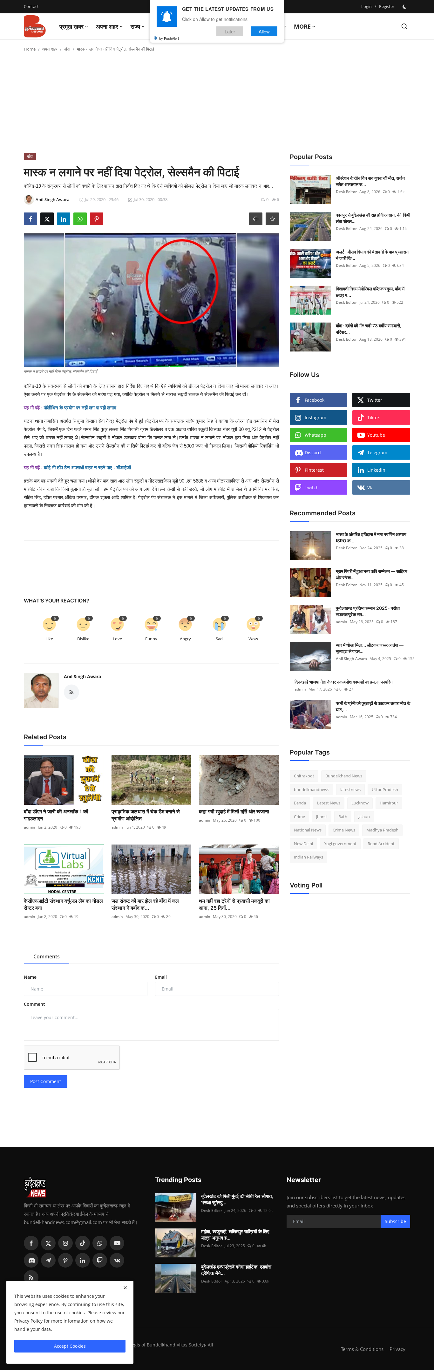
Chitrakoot (304, 776)
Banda (300, 803)
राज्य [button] (135, 26)
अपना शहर (50, 49)
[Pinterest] (65, 1260)
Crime (299, 816)
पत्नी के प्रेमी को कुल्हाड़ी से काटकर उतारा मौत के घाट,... (373, 706)
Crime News (344, 830)
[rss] (31, 1277)
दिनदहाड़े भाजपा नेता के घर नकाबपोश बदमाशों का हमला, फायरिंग (343, 682)
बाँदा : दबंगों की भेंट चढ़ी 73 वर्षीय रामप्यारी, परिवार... (368, 329)
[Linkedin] (82, 1260)
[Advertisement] (217, 105)
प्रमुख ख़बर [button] (71, 26)
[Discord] (31, 1260)
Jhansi (321, 816)
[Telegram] (48, 1260)
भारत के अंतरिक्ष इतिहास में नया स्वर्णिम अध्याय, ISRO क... (372, 537)
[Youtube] (117, 1243)
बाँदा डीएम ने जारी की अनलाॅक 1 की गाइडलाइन (56, 815)
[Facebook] (31, 1243)
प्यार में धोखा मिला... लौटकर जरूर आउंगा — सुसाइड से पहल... (369, 648)
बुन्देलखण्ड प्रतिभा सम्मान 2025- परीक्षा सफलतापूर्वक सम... (368, 611)
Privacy (397, 1349)
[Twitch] (99, 1260)
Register (386, 6)
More (302, 26)
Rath (342, 816)
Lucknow (360, 803)
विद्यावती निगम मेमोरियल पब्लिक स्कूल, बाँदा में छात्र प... (370, 292)
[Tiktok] (82, 1243)
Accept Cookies (70, 1346)
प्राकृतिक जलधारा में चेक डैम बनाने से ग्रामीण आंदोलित (146, 815)
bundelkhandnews (311, 789)
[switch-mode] (405, 6)
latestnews (350, 789)
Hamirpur (389, 803)
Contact (31, 6)
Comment (34, 1004)
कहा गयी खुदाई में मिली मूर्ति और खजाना (234, 811)
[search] (404, 26)
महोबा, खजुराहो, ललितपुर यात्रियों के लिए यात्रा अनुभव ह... (235, 1234)
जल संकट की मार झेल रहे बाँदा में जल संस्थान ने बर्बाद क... (145, 904)
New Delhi (303, 843)
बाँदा (67, 49)
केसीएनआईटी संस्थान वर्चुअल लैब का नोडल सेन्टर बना (63, 904)
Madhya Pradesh (382, 830)
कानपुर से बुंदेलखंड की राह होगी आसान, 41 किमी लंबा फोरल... (373, 218)
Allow (264, 31)
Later (230, 31)
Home (30, 49)
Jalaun (364, 816)
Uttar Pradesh (385, 789)
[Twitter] (48, 1243)
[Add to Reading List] (272, 218)
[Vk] (117, 1260)
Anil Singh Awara (82, 676)
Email (161, 977)
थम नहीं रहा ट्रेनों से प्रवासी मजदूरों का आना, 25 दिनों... (234, 904)
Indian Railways (308, 857)
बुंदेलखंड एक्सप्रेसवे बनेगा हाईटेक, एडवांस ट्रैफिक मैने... (236, 1270)
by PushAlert (169, 38)
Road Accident (381, 843)
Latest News (328, 803)
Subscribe (395, 1221)
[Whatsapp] (99, 1243)
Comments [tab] (46, 956)
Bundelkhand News (343, 776)
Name (30, 977)
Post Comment (45, 1081)
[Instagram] (65, 1243)
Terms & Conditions (362, 1349)
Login (366, 6)
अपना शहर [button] (107, 26)
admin (29, 827)
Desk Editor (346, 191)
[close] (125, 1287)
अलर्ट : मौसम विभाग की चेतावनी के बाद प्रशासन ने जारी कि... (372, 255)
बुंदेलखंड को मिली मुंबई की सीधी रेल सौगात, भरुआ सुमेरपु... (237, 1199)
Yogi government (340, 843)
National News (308, 830)
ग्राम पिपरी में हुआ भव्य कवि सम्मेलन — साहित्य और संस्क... (371, 574)
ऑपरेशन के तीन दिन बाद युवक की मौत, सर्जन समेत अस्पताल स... (370, 181)
